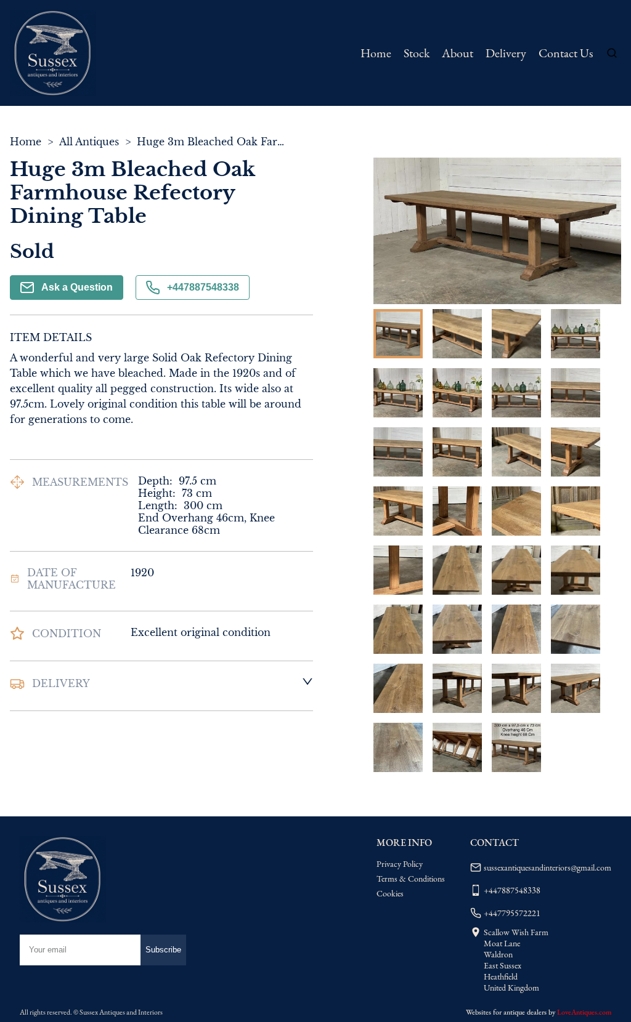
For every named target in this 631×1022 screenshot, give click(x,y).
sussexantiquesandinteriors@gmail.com (547, 867)
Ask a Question (77, 287)
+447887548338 (203, 287)
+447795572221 (512, 913)
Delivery (506, 53)
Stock (416, 53)
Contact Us (566, 53)
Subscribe (163, 949)
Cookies (390, 893)
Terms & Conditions (411, 878)
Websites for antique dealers (506, 1012)
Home (375, 53)
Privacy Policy (400, 863)
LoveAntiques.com (584, 1012)
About (457, 53)
